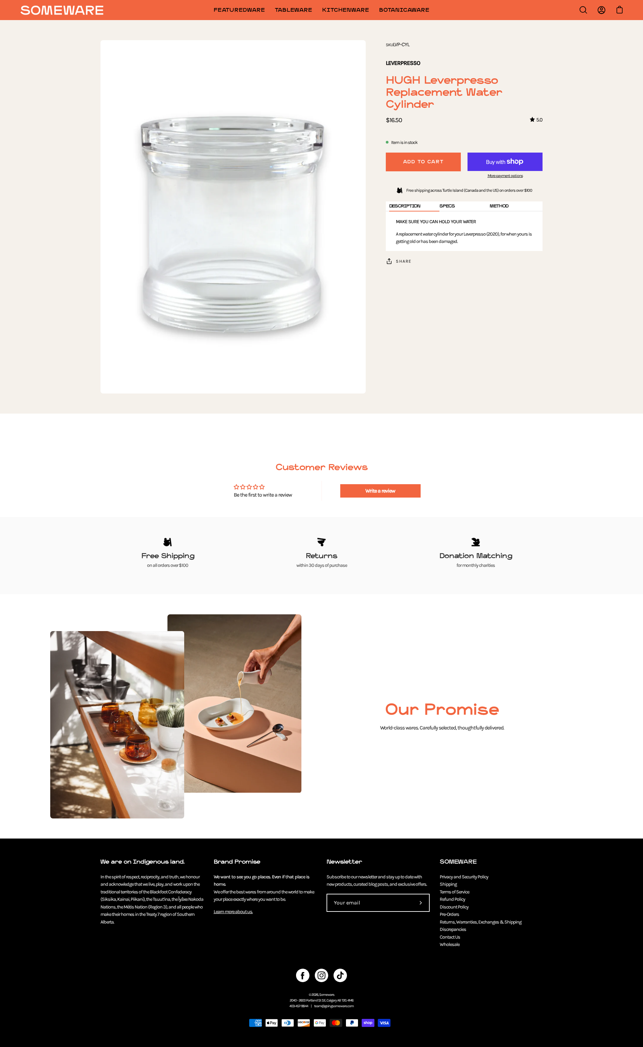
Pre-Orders (449, 914)
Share (404, 261)
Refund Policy (452, 899)
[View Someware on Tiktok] (340, 975)
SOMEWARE (458, 862)
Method (499, 205)
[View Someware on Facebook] (302, 975)
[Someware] (62, 10)
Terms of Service (454, 892)
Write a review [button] (380, 491)
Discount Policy (454, 907)
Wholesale (449, 944)
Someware (326, 994)
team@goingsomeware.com (334, 1006)
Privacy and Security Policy (464, 877)
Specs (447, 205)
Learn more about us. (233, 911)
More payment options (505, 175)
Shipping (448, 884)
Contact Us (450, 937)
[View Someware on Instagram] (321, 975)
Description (404, 205)
